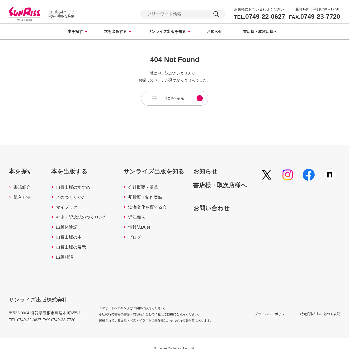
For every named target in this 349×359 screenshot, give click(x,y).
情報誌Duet (139, 227)
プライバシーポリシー (271, 314)
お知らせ (214, 31)
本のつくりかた (71, 197)
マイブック (66, 207)
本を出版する (115, 31)
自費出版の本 (69, 237)
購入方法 (22, 197)
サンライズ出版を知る (167, 31)
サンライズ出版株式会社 (38, 300)
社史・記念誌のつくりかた (81, 217)
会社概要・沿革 (143, 187)
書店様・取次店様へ (260, 31)
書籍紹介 (22, 187)
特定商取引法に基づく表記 (320, 314)
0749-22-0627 (259, 16)
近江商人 (136, 217)
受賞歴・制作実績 (145, 197)
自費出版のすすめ (73, 187)
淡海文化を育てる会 (147, 207)
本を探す (75, 31)
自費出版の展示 (71, 247)
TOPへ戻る (174, 98)
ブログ (134, 237)
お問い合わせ (211, 208)
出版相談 (64, 257)
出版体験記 (66, 227)
